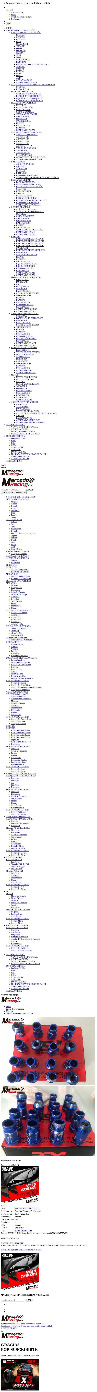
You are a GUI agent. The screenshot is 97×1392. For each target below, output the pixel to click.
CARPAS (20, 416)
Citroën (14, 504)
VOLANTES (21, 168)
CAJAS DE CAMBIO (25, 112)
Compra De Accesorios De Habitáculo (26, 687)
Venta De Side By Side (20, 864)
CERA (14, 445)
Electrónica (15, 590)
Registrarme (16, 19)
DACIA (19, 76)
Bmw (13, 508)
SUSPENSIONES (23, 121)
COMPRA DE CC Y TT (26, 343)
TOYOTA (20, 66)
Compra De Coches (19, 554)
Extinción (15, 653)
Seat (13, 524)
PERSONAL (11, 565)
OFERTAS (20, 87)
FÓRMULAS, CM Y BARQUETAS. (26, 277)
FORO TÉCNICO (18, 452)
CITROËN (20, 37)
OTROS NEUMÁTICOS (16, 637)
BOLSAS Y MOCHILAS (26, 198)
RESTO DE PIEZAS (24, 268)
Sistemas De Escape (19, 594)
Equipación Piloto (18, 848)
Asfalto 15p (15, 617)
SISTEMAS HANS (24, 196)
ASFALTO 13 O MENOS (27, 134)
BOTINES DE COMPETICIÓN (29, 187)
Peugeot (14, 501)
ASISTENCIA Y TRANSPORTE (25, 402)
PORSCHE (21, 51)
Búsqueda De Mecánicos (21, 579)
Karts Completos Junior (20, 735)
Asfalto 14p (15, 615)
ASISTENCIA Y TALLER (17, 925)
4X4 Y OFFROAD (14, 857)
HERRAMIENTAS (24, 418)
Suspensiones (16, 601)
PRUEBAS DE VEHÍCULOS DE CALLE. (29, 454)
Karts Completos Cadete (21, 733)
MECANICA (21, 252)
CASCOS (20, 193)
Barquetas (15, 778)
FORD (19, 48)
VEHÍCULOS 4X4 (14, 860)
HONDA (20, 71)
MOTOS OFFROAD (25, 379)
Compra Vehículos (18, 812)
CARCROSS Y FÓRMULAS (18, 817)
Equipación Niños (18, 762)
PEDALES (20, 171)
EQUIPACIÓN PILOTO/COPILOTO (21, 658)
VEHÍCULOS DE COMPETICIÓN (26, 32)
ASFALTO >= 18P (24, 146)
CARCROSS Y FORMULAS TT (19, 819)
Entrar (13, 14)
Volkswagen (16, 529)
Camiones (15, 930)
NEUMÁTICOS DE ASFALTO (19, 610)
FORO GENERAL (19, 438)
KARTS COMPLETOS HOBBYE (30, 250)
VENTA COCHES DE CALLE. (24, 427)
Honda (14, 540)
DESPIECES (21, 388)
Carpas (14, 941)
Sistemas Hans (17, 674)
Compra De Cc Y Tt (19, 853)
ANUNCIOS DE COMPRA (17, 551)
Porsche (14, 515)
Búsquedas (15, 563)
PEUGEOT (21, 35)
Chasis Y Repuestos (19, 751)
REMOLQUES (22, 270)
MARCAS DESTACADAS (17, 499)
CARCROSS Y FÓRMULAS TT (25, 314)
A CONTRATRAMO (20, 459)
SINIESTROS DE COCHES (23, 431)
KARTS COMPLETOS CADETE (30, 241)
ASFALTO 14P (22, 137)
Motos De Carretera (19, 903)
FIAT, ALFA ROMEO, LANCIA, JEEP (32, 64)
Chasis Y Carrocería (19, 796)
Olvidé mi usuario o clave (21, 17)
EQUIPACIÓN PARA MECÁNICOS (31, 200)
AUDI (18, 78)
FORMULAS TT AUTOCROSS (29, 318)
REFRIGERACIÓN (24, 107)
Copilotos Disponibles (20, 569)
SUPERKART (22, 248)
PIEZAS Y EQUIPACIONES (18, 746)
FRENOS (20, 123)
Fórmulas (15, 780)
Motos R (14, 900)
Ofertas (14, 560)
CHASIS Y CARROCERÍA (27, 293)
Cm (12, 783)
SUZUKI (20, 69)
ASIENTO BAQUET (25, 164)
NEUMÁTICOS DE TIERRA (18, 626)
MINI (18, 73)
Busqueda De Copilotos (20, 572)
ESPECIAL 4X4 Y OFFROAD (24, 348)
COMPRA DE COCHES (26, 82)
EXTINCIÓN (21, 173)
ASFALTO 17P (22, 144)
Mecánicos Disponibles (20, 576)
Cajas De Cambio (18, 592)
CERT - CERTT (17, 447)
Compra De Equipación (20, 690)
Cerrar (9, 10)
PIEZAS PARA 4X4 (14, 871)
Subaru (14, 522)
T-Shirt (17, 1230)
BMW (18, 42)
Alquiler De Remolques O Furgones (25, 939)
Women (24, 1230)
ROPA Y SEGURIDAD (21, 180)
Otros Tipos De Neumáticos (22, 640)
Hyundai (14, 531)
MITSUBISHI (22, 44)
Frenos (14, 603)
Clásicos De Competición (21, 699)
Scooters (14, 905)
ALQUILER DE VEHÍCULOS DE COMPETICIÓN (33, 85)
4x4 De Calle (16, 869)
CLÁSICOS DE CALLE (26, 209)
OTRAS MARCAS (24, 80)
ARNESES (20, 166)
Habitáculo (15, 710)
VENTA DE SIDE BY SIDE (28, 352)
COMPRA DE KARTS (25, 273)
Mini (13, 542)
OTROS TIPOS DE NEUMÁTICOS (31, 157)
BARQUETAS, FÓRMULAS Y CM (21, 773)
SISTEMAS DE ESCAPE (27, 114)
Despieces (15, 912)
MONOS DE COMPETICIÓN (28, 184)
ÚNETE (28, 1300)
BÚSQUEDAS (22, 89)
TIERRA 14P (21, 150)
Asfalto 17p (15, 622)
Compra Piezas (17, 923)
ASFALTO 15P (22, 139)
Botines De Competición (21, 665)
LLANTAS (21, 128)
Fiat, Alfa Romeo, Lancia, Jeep (23, 533)
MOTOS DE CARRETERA (28, 384)
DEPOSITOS (21, 119)
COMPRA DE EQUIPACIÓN (28, 205)
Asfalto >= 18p (17, 624)
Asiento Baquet (17, 644)
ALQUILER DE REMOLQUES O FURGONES (36, 413)
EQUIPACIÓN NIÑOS (25, 266)
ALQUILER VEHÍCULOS (17, 556)
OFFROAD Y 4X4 (24, 155)
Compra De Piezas (18, 683)
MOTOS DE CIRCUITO (26, 377)
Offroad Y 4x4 (17, 635)
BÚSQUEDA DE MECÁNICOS (29, 100)
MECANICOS (12, 574)
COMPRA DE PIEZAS (25, 130)
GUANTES (21, 189)
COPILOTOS (11, 567)
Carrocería (15, 597)
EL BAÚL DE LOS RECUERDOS (25, 434)
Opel (13, 526)
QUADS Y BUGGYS (25, 354)
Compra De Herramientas (21, 950)
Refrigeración (16, 588)
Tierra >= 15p (16, 633)
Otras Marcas (16, 549)
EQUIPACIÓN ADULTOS (27, 264)
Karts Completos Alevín (20, 730)
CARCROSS (21, 316)
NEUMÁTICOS (23, 227)
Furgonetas (15, 934)
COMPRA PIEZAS (24, 400)
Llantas (14, 608)
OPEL (18, 57)
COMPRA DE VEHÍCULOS (28, 420)
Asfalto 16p (15, 619)
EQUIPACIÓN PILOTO (26, 338)
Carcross (14, 821)
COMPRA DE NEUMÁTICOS (29, 159)
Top (30, 1230)
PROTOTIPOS (22, 286)
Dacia (13, 545)
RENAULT (21, 39)
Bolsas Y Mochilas (18, 676)
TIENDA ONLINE (14, 461)
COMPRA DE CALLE (25, 232)
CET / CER (16, 450)
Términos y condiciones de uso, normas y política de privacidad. (26, 1326)
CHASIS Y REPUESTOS (26, 255)
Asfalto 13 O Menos (19, 613)
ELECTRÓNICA (23, 110)
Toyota (14, 535)
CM (17, 284)
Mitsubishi (15, 511)
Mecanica (15, 749)
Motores (14, 585)
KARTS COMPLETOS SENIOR (30, 246)
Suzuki (14, 538)
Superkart (15, 739)
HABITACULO (12, 642)
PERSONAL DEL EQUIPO (22, 91)
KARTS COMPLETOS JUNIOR (29, 243)
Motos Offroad (17, 898)
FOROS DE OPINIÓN (15, 436)
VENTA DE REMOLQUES (27, 411)
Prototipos (15, 785)
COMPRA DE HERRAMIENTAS (30, 422)
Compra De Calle (18, 721)
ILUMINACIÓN (23, 125)
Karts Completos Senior (20, 737)
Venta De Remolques (19, 937)
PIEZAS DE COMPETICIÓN (23, 103)
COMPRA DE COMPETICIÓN (29, 230)
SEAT (18, 55)
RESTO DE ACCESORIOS (27, 175)
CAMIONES (21, 404)
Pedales (14, 651)
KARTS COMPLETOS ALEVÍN (30, 239)
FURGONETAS (23, 409)
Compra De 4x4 (17, 887)
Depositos (15, 599)
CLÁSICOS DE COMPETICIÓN (30, 212)
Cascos (14, 671)
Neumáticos (16, 715)
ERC (13, 443)
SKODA (19, 53)
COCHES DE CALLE (15, 425)
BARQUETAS (22, 280)
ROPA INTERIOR (24, 191)
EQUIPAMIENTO (24, 391)
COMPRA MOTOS (24, 397)
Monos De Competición (20, 662)
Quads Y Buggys (18, 866)
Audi (13, 547)
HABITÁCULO (18, 162)
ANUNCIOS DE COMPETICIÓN (20, 30)
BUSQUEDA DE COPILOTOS (29, 96)
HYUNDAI (21, 62)
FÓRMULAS (21, 282)
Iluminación (16, 606)
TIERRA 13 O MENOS (26, 148)
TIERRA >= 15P (23, 153)
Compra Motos (17, 921)
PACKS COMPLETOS (25, 182)
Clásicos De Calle (18, 696)
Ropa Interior (16, 669)
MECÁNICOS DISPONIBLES (29, 98)
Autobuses (15, 932)
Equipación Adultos (19, 760)
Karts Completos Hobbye (21, 742)
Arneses (14, 647)
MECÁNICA (21, 289)
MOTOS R (20, 382)
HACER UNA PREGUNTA (13, 1243)
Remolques (15, 744)
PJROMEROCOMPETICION (27, 1208)
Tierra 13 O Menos (18, 628)
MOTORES (21, 105)
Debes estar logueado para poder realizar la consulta (21, 1250)
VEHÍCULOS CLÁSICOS (17, 692)
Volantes (14, 649)
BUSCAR (29, 490)
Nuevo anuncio (17, 12)
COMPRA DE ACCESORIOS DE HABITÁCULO (37, 178)
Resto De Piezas (17, 764)
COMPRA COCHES (19, 429)
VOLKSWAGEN (23, 60)
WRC (13, 440)
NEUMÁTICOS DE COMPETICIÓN (26, 132)
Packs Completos (18, 660)
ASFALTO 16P (22, 141)
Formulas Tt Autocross (20, 823)
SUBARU (20, 46)
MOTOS (14, 375)
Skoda (13, 517)
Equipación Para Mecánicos (22, 678)
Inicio (8, 1007)
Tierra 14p (15, 631)
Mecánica (15, 792)
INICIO (9, 28)
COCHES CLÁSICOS (20, 207)
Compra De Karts (18, 769)
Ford (13, 513)
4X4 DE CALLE (23, 357)
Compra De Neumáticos (20, 685)
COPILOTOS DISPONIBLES (28, 94)
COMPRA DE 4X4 (24, 370)
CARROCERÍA (23, 116)
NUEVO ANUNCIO (9, 995)
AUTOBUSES (22, 406)
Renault (14, 506)
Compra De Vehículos (20, 948)
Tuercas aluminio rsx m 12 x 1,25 (19, 1013)
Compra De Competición (21, 719)
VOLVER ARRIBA (9, 1328)
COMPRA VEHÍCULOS (26, 309)
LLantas (9, 1011)
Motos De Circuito (18, 896)
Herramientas (16, 943)
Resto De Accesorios (19, 656)
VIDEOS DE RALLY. (20, 456)
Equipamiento (16, 914)
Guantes (14, 667)
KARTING (15, 236)
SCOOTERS (21, 386)
